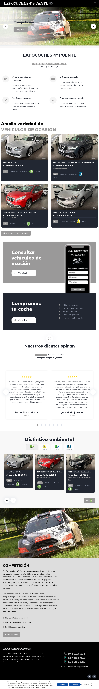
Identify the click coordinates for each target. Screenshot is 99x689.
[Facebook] (89, 676)
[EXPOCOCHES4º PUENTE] (49, 26)
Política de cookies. (40, 687)
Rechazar (75, 684)
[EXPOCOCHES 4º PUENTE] (28, 3)
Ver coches (20, 34)
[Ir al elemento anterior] (7, 500)
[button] (45, 42)
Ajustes (86, 684)
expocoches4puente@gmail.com (75, 667)
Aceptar (62, 684)
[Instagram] (94, 676)
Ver (90, 500)
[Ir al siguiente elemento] (13, 500)
